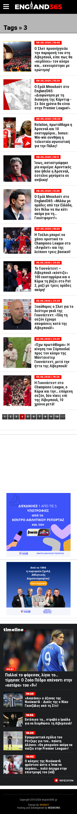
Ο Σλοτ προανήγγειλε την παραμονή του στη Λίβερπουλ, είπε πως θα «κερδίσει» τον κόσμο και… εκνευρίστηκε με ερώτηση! (53, 59)
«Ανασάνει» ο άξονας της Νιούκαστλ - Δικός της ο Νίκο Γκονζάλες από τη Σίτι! (46, 702)
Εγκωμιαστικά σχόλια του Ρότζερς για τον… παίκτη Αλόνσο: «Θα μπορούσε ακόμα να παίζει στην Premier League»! (48, 743)
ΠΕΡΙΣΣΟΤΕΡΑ (66, 780)
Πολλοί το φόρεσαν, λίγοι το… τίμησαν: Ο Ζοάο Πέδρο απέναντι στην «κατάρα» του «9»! (38, 680)
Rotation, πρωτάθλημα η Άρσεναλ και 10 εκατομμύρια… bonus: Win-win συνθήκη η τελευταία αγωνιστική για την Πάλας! (53, 135)
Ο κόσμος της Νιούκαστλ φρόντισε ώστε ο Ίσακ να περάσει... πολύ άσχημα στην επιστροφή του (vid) (46, 766)
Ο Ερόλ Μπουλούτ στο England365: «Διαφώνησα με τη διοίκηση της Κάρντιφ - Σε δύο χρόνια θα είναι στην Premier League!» (52, 97)
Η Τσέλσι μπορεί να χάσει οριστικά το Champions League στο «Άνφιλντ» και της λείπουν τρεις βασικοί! (52, 243)
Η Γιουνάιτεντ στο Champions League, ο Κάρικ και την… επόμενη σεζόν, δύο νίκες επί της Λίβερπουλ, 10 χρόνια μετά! (53, 393)
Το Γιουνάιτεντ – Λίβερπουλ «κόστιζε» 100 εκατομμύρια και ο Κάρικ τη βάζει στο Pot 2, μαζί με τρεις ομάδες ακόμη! (52, 279)
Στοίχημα (38, 810)
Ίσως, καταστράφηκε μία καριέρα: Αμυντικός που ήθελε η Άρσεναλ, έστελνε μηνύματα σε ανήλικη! (52, 171)
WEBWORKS (54, 807)
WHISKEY (44, 804)
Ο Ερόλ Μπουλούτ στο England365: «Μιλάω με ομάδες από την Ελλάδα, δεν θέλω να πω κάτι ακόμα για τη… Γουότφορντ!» (53, 207)
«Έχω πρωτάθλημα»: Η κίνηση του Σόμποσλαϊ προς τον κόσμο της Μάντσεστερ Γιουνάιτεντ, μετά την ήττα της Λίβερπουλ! (52, 355)
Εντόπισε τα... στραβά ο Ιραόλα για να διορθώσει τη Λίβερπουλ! (48, 721)
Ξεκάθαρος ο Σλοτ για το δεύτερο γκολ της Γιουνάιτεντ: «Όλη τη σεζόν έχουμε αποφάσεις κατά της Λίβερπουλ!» (53, 317)
